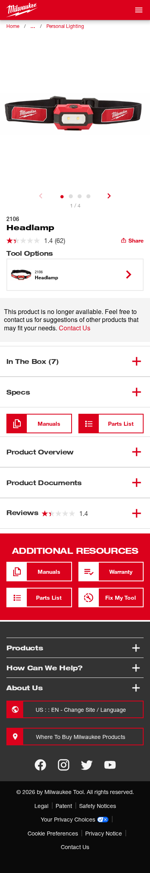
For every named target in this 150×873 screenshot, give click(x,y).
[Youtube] (110, 765)
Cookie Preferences (53, 833)
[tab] (62, 197)
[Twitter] (87, 765)
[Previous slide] (41, 196)
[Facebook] (40, 765)
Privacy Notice (103, 833)
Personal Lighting (65, 26)
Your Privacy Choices (68, 819)
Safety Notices (97, 805)
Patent (64, 805)
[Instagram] (63, 765)
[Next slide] (109, 196)
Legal (41, 805)
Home (12, 26)
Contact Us (74, 327)
